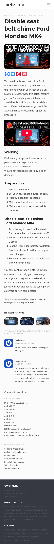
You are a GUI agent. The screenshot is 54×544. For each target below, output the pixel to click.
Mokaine (13, 540)
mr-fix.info (14, 4)
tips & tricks (29, 302)
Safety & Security (11, 465)
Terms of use (9, 496)
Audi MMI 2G (9, 406)
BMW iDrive (9, 422)
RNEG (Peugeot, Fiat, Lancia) (16, 432)
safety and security (30, 299)
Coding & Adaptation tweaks (16, 452)
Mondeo (27, 15)
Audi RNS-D (9, 416)
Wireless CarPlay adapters (15, 493)
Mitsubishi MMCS (11, 426)
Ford (6, 15)
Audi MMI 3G (9, 409)
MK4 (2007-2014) (16, 15)
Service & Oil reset (11, 468)
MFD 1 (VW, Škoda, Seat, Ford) (16, 403)
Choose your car (11, 490)
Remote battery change (14, 462)
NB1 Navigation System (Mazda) (17, 429)
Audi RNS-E (9, 419)
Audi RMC (8, 412)
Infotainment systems (13, 458)
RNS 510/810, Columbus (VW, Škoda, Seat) (21, 435)
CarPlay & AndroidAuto (14, 449)
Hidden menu (10, 455)
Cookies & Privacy (25, 536)
